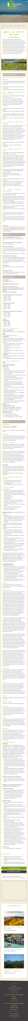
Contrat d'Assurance (14, 1009)
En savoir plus (14, 1001)
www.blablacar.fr (6, 462)
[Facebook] (14, 1018)
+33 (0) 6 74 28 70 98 (14, 1013)
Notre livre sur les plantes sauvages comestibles (14, 1003)
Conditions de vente (14, 1007)
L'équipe (14, 996)
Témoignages (14, 998)
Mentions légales (14, 1005)
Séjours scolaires (14, 990)
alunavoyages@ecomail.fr (14, 1015)
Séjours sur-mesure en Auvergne (14, 988)
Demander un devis (15, 868)
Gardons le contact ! (14, 1011)
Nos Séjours (14, 984)
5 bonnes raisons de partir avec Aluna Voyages (14, 994)
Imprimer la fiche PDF (15, 871)
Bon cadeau (14, 986)
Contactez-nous (15, 877)
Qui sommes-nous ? (14, 992)
